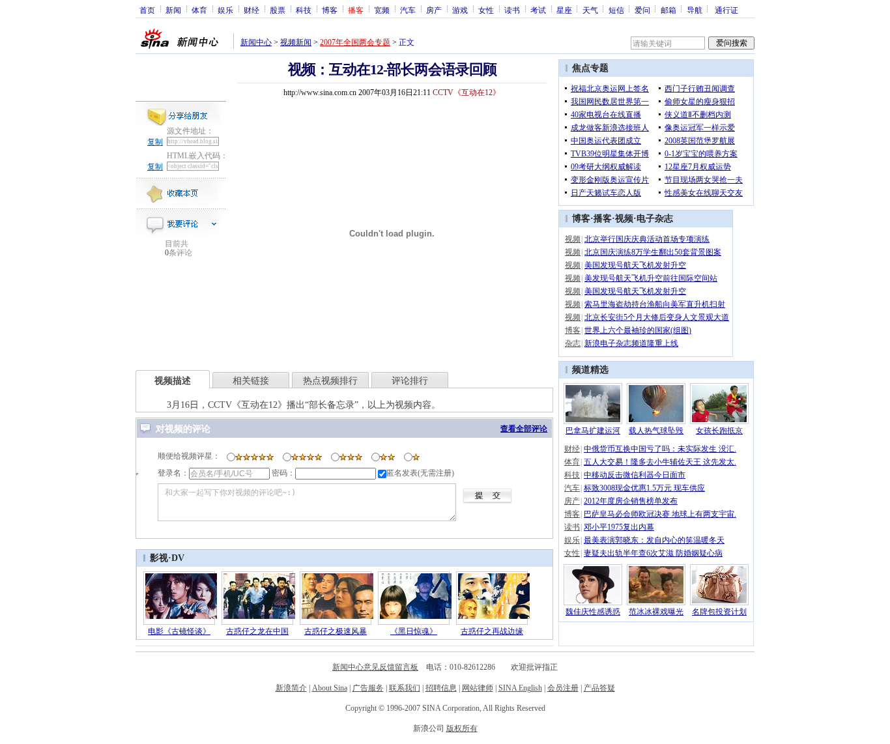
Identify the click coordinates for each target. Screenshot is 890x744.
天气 (590, 10)
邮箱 (668, 10)
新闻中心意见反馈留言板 (375, 667)
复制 (155, 142)
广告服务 (368, 688)
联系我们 (404, 688)
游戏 (460, 10)
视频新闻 (295, 42)
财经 (251, 10)
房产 (434, 10)
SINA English (520, 688)
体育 (199, 10)
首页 (147, 10)
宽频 (382, 10)
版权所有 (462, 728)
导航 (694, 10)
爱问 (642, 10)
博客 (329, 10)
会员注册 (563, 688)
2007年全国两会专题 (355, 42)
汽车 (408, 10)
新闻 (173, 10)
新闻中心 (256, 42)
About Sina (329, 688)
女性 (486, 10)
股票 (277, 10)
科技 (303, 10)
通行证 (726, 10)
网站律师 (477, 688)
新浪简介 (291, 688)
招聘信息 (441, 688)
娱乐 (225, 10)
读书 (512, 10)
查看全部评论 (523, 428)
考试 (538, 10)
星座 (564, 10)
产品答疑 (599, 688)
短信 (616, 10)
